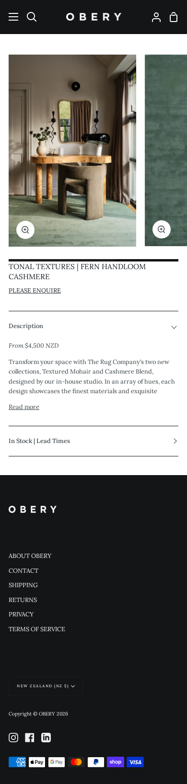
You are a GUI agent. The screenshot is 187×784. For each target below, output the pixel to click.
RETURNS (23, 600)
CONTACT (23, 571)
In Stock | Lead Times (39, 441)
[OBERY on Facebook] (30, 737)
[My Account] (152, 17)
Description (26, 326)
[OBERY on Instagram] (13, 737)
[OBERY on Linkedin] (46, 737)
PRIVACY (21, 614)
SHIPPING (23, 585)
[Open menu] (9, 16)
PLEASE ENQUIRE (35, 290)
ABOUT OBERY (30, 556)
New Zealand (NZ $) (43, 685)
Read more (24, 407)
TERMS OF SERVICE (37, 629)
